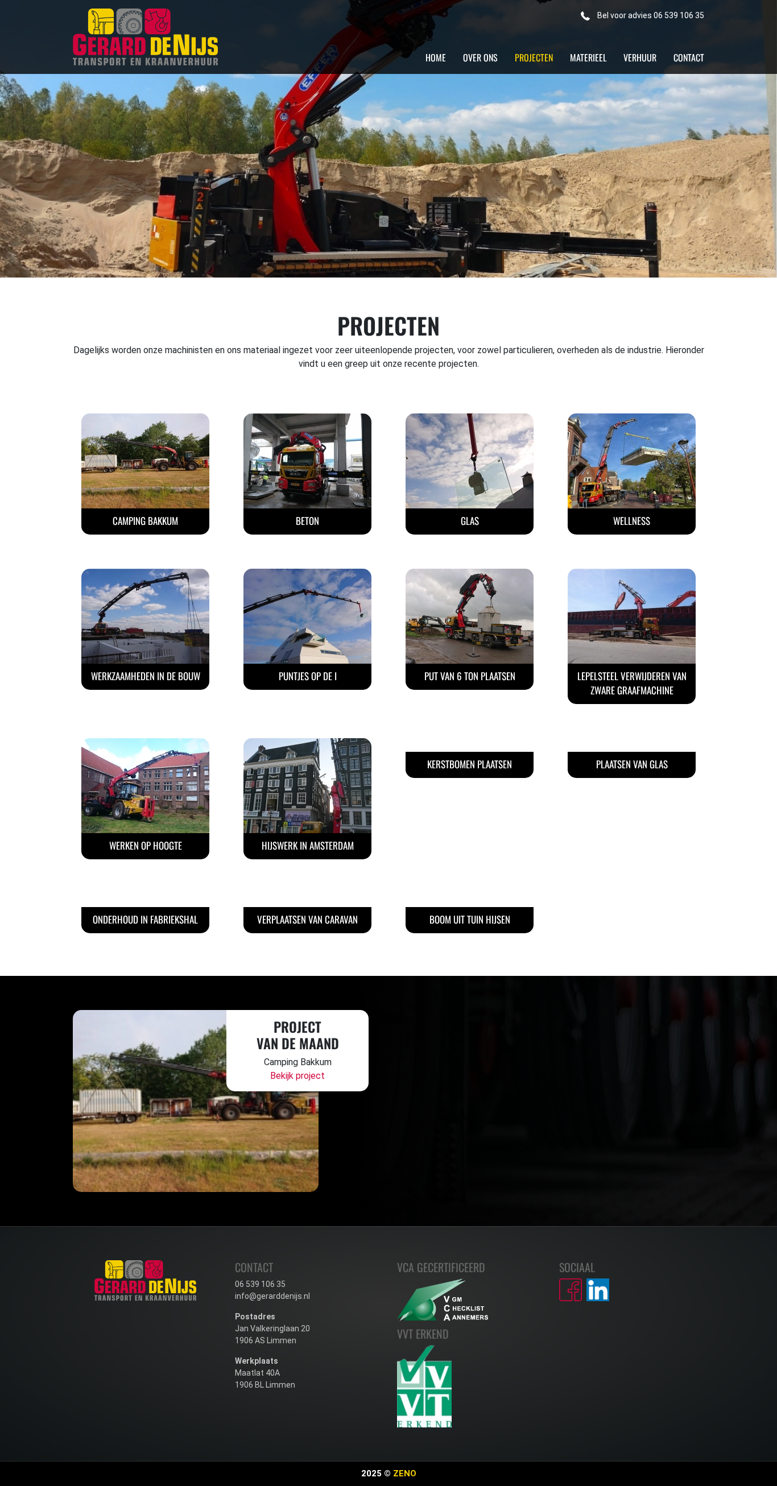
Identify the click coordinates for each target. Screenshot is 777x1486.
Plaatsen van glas (632, 764)
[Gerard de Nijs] (145, 36)
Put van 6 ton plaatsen (469, 676)
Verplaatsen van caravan (307, 919)
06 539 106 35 (650, 15)
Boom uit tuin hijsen (469, 919)
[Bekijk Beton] (307, 460)
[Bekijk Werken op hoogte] (145, 785)
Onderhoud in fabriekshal (145, 919)
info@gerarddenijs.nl (272, 1296)
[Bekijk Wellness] (632, 460)
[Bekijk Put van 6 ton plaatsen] (470, 615)
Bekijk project (297, 1075)
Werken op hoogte (145, 845)
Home (435, 57)
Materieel (588, 57)
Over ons (480, 57)
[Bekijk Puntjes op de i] (307, 615)
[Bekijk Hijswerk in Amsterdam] (307, 785)
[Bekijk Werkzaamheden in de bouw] (145, 615)
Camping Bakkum (145, 521)
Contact (688, 57)
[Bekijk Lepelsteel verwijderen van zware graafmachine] (632, 615)
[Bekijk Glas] (470, 460)
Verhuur (639, 57)
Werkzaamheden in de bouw (145, 676)
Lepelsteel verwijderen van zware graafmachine (632, 683)
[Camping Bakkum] (196, 1100)
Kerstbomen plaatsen (469, 764)
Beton (307, 521)
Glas (470, 521)
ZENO (404, 1473)
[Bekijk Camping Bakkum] (145, 460)
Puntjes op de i (308, 676)
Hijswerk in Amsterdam (308, 845)
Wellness (631, 521)
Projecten (534, 57)
